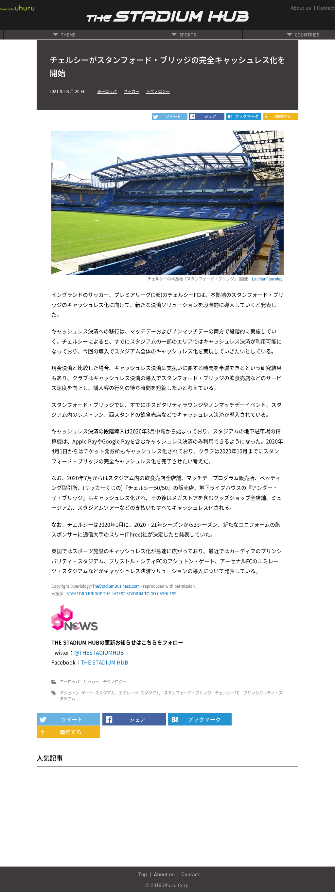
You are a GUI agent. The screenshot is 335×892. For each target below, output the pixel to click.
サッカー (131, 91)
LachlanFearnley (267, 279)
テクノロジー (158, 91)
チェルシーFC (227, 693)
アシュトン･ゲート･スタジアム (87, 693)
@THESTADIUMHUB (99, 652)
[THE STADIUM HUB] (243, 116)
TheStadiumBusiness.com (116, 586)
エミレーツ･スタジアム (139, 693)
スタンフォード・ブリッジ (187, 693)
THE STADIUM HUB (104, 662)
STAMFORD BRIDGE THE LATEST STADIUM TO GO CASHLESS (121, 594)
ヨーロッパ (107, 91)
